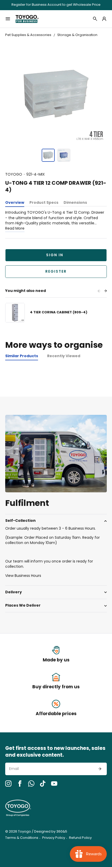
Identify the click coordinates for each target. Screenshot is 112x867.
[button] (48, 155)
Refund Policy (80, 838)
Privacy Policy (53, 838)
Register (56, 272)
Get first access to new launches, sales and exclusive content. (55, 752)
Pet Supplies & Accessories (28, 35)
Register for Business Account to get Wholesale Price (56, 5)
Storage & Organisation (77, 35)
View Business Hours (23, 576)
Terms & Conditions (21, 838)
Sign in (54, 255)
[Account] (104, 18)
